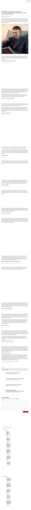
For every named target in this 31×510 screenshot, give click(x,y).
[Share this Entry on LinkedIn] (19, 509)
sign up (12, 361)
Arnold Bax (3, 18)
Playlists (5, 10)
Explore (2, 10)
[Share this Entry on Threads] (21, 509)
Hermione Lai (4, 16)
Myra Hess (5, 57)
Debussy (3, 105)
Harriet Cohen (3, 58)
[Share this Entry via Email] (9, 509)
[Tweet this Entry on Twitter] (17, 509)
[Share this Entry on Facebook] (14, 509)
